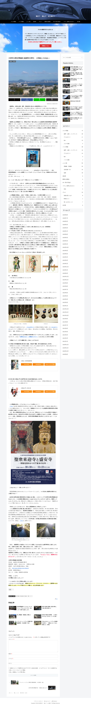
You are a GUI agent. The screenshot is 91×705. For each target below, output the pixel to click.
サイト (10, 663)
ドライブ (30, 596)
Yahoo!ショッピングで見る (50, 364)
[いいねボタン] (10, 589)
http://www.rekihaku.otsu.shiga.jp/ (20, 568)
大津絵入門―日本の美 (26, 388)
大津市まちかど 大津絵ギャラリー (28, 336)
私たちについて (47, 701)
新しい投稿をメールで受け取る (17, 672)
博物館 (18, 596)
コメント (11, 639)
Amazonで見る (26, 364)
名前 (10, 653)
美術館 (22, 596)
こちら (11, 406)
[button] (52, 99)
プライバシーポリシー (38, 701)
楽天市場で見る (38, 364)
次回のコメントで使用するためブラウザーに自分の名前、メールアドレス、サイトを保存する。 (34, 668)
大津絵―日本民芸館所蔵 (26, 360)
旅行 (26, 596)
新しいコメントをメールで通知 (17, 670)
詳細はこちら (45, 45)
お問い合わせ (54, 701)
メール (10, 658)
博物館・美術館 (12, 596)
